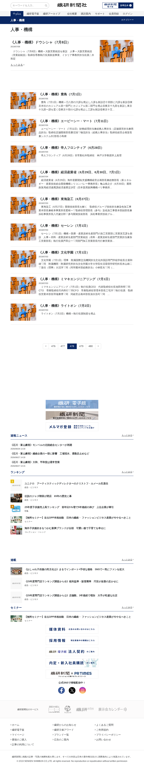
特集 (26, 511)
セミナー (28, 521)
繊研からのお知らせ (65, 724)
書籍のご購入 (19, 739)
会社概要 (72, 13)
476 (53, 346)
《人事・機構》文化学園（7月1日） (64, 252)
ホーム (15, 724)
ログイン (128, 13)
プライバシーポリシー (108, 734)
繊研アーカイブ (51, 13)
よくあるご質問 (104, 724)
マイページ (18, 734)
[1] (16, 485)
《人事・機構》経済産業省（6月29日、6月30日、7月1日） (80, 172)
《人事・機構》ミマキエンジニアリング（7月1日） (75, 279)
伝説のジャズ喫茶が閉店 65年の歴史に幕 (48, 496)
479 (81, 346)
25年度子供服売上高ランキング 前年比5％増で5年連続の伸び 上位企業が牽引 (69, 507)
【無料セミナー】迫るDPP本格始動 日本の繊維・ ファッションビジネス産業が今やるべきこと (78, 517)
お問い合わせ (103, 739)
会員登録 (114, 13)
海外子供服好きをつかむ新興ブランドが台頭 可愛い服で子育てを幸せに (65, 528)
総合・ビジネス (31, 487)
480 (91, 346)
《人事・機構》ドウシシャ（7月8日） (41, 42)
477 (63, 346)
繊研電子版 (33, 13)
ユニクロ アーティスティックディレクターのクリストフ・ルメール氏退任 (66, 483)
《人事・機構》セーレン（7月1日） (64, 225)
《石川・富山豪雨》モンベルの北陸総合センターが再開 (41, 445)
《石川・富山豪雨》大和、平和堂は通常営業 (35, 462)
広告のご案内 (61, 739)
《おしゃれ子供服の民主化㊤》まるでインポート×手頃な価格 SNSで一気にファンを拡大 (74, 569)
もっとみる (17, 64)
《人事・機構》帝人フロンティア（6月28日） (71, 147)
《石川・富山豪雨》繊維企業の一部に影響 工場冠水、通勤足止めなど (50, 453)
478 (72, 346)
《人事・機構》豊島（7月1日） (61, 94)
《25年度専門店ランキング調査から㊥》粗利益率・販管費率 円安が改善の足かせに (71, 581)
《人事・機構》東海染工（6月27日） (65, 199)
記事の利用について (23, 744)
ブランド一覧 (61, 734)
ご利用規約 (102, 729)
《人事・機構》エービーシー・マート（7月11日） (74, 121)
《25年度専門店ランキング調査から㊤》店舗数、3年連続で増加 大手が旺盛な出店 (71, 595)
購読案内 (86, 13)
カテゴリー (126, 20)
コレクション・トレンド (35, 532)
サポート (100, 13)
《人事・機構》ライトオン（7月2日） (66, 305)
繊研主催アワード (64, 729)
